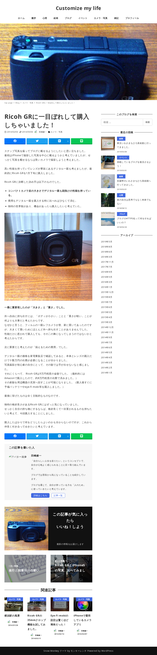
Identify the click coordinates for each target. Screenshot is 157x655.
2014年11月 (107, 332)
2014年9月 (106, 337)
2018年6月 (106, 251)
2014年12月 (107, 327)
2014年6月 (106, 347)
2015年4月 (106, 317)
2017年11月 (107, 261)
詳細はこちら (40, 495)
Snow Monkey (51, 650)
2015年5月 (106, 312)
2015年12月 (107, 292)
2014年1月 (106, 372)
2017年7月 (106, 266)
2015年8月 (106, 297)
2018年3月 (106, 256)
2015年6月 (106, 307)
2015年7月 (106, 302)
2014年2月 (106, 367)
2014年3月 (106, 362)
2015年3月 (106, 322)
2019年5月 (106, 241)
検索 (148, 122)
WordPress (107, 650)
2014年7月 (106, 342)
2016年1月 (106, 287)
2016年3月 (106, 281)
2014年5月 (106, 352)
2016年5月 (106, 276)
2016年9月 (106, 271)
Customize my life (78, 8)
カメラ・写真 (57, 132)
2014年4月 (106, 357)
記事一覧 (58, 495)
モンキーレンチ (79, 650)
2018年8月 (106, 246)
